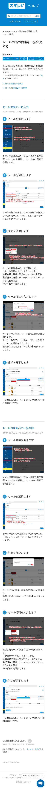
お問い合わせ (15, 21)
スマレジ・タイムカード (12, 778)
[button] (30, 741)
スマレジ (13, 775)
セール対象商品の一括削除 (16, 88)
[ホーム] (23, 6)
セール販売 (8, 34)
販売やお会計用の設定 (28, 31)
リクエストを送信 (33, 749)
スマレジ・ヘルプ (10, 31)
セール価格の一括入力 (14, 83)
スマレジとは (30, 21)
